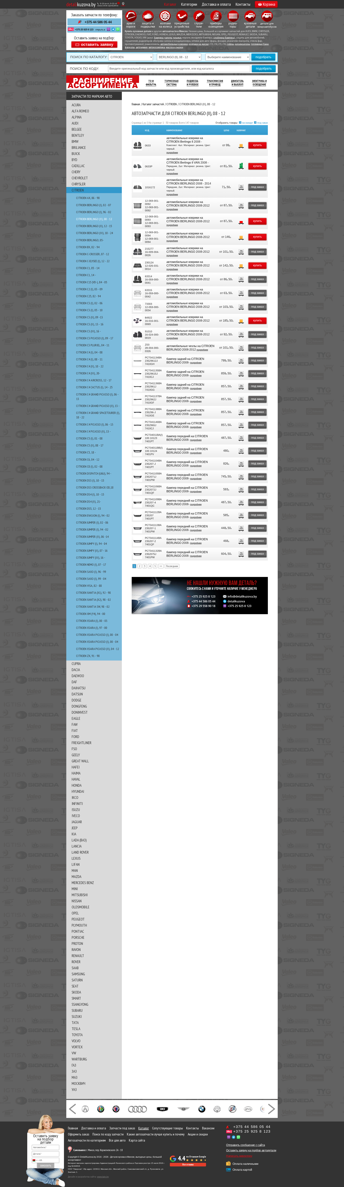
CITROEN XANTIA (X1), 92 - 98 (93, 593)
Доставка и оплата (216, 4)
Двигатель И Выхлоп (237, 82)
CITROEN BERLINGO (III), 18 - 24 (94, 233)
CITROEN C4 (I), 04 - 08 (89, 352)
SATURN (77, 979)
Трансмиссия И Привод (215, 82)
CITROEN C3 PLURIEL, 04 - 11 (92, 345)
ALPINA (77, 117)
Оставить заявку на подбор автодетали (251, 1150)
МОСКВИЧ (78, 1083)
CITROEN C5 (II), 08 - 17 (89, 445)
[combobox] (37, 1160)
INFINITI (77, 803)
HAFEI (76, 767)
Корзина (269, 4)
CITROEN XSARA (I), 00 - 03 (91, 621)
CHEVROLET (80, 177)
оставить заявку (97, 44)
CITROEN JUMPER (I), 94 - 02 (92, 529)
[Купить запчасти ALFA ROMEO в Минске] (101, 1108)
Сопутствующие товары (167, 1128)
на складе (247, 122)
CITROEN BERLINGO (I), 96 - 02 (93, 212)
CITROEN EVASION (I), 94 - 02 (92, 515)
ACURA (76, 104)
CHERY (76, 171)
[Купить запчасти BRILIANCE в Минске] (217, 1108)
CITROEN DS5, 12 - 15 (88, 508)
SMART (76, 998)
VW (74, 1052)
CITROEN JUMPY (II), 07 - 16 (92, 550)
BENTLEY (78, 135)
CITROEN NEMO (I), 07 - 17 (91, 564)
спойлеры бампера (223, 38)
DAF (74, 681)
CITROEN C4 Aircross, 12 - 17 (93, 380)
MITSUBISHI (80, 894)
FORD (75, 736)
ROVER (76, 961)
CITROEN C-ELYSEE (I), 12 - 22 (92, 261)
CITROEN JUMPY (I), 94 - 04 (91, 544)
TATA (75, 1022)
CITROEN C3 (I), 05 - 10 (89, 310)
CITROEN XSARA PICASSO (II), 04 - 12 (97, 649)
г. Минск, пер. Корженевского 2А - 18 (98, 1150)
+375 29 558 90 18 (203, 606)
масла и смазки (174, 47)
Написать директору (239, 1155)
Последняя (172, 566)
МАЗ (74, 1077)
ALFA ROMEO (80, 110)
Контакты (242, 4)
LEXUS (76, 858)
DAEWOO (78, 675)
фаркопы (130, 47)
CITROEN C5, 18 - (86, 452)
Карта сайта (137, 1140)
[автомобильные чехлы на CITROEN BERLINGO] (137, 348)
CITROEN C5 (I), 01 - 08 (89, 438)
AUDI (75, 123)
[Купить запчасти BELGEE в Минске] (162, 1108)
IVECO (76, 815)
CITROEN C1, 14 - (86, 275)
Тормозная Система (171, 82)
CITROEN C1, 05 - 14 (87, 268)
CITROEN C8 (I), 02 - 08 (89, 466)
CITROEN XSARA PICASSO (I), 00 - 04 (97, 635)
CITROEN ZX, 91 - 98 (88, 656)
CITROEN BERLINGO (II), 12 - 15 (94, 226)
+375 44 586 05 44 (98, 22)
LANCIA (77, 846)
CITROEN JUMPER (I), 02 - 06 (92, 522)
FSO (74, 748)
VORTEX (77, 1046)
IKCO (75, 797)
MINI (75, 888)
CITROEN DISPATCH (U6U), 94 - (93, 473)
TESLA (76, 1028)
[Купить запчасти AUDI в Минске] (138, 1108)
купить (257, 145)
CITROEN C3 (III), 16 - (88, 331)
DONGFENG (79, 706)
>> (161, 566)
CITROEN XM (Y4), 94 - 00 (90, 614)
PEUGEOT (78, 919)
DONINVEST (80, 712)
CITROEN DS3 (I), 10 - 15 (90, 480)
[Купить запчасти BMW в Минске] (202, 1108)
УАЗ (74, 1089)
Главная (73, 1128)
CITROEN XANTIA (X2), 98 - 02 (93, 600)
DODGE (76, 700)
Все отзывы (188, 1164)
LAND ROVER (80, 852)
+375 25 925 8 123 (84, 29)
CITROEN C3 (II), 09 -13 (89, 317)
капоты (168, 38)
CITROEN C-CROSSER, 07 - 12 (92, 254)
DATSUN (77, 693)
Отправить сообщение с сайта (245, 1145)
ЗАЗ (74, 1071)
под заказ (262, 122)
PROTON (77, 943)
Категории (189, 4)
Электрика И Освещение (259, 82)
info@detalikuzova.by (242, 596)
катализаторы (242, 44)
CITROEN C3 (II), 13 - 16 (89, 324)
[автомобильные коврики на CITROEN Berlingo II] (137, 145)
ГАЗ (74, 1065)
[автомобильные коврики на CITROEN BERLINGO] (137, 187)
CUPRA (76, 663)
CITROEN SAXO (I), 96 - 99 (91, 572)
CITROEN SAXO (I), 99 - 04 (91, 579)
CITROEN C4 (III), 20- (88, 373)
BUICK (76, 153)
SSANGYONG (80, 1004)
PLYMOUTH (79, 925)
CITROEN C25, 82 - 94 (88, 296)
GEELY (76, 754)
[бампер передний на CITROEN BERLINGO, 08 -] (137, 438)
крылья (177, 38)
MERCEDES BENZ (83, 882)
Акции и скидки (198, 1134)
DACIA (76, 669)
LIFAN (76, 864)
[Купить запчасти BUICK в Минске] (232, 1108)
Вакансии (208, 1128)
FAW (75, 724)
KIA (74, 833)
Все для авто (117, 1140)
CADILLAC (78, 165)
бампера (158, 38)
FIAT (75, 730)
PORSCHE (78, 937)
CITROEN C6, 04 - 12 (87, 459)
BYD (74, 159)
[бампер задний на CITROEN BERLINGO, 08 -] (137, 361)
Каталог (170, 4)
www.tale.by (103, 1177)
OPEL (75, 913)
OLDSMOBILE (80, 906)
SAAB (75, 967)
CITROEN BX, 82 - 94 (87, 247)
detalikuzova (236, 601)
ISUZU (76, 809)
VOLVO (76, 1040)
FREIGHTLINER (81, 742)
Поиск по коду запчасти (108, 1134)
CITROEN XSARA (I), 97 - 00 (91, 628)
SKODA (76, 992)
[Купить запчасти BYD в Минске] (248, 1108)
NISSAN (77, 900)
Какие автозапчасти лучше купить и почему (156, 1134)
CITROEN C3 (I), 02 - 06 (89, 303)
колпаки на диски (199, 44)
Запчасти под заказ (122, 1128)
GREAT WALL (80, 760)
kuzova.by (80, 4)
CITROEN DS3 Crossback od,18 (94, 487)
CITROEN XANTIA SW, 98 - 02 (92, 607)
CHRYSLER (78, 183)
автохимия (141, 47)
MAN (75, 870)
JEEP (75, 827)
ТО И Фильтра (151, 82)
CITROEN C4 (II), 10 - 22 (89, 366)
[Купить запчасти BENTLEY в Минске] (183, 1108)
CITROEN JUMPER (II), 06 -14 (92, 537)
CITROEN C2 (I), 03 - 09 (89, 289)
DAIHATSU (78, 687)
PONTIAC (78, 931)
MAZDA (76, 876)
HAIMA (76, 773)
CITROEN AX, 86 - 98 (88, 198)
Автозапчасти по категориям (87, 1140)
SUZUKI (77, 1016)
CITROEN (78, 190)
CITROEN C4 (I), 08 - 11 (89, 359)
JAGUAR (77, 821)
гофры (230, 44)
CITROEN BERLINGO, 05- (90, 240)
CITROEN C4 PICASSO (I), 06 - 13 (94, 424)
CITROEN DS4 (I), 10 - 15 (90, 494)
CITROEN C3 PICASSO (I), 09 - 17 (94, 338)
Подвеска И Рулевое (193, 82)
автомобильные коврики (174, 44)
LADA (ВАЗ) (79, 840)
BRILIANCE (79, 147)
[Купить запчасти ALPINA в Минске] (116, 1108)
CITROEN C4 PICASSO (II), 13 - (93, 431)
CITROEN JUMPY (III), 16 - (90, 557)
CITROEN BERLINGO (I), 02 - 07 (93, 205)
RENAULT (78, 955)
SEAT (75, 986)
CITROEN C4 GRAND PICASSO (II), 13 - (98, 406)
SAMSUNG (78, 973)
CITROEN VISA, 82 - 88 (89, 586)
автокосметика (157, 47)
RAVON (76, 949)
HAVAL (76, 779)
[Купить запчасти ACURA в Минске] (85, 1108)
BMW (75, 141)
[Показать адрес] (123, 4)
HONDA (77, 785)
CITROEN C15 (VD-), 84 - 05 (91, 282)
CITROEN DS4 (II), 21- (88, 501)
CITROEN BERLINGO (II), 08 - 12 (94, 219)
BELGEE (77, 129)
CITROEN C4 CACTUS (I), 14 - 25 (94, 387)
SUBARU (77, 1010)
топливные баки (260, 44)
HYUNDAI (78, 791)
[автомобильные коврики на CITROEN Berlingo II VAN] (137, 166)
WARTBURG (79, 1059)
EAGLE (76, 718)
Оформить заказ (78, 1134)
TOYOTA (77, 1034)
